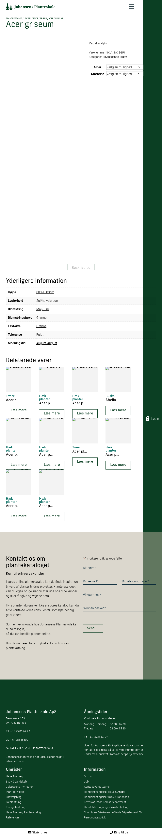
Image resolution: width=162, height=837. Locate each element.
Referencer (12, 817)
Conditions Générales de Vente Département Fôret (114, 812)
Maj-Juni (42, 309)
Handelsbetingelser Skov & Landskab (106, 797)
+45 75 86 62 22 (20, 731)
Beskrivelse (81, 268)
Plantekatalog (14, 19)
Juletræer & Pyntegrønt (20, 786)
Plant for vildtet (15, 792)
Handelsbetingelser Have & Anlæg (104, 792)
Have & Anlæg (14, 776)
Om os (88, 776)
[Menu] (131, 6)
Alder (97, 67)
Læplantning (13, 802)
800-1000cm (45, 292)
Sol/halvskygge (47, 300)
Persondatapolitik (95, 817)
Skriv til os (39, 832)
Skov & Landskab (16, 781)
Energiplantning (15, 807)
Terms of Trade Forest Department (105, 802)
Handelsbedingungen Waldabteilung (106, 807)
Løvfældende (31, 19)
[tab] (81, 267)
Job (86, 781)
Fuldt (39, 334)
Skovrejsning (14, 797)
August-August (46, 343)
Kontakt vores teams (96, 786)
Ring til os (120, 832)
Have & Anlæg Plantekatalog (23, 812)
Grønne (41, 317)
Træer (43, 19)
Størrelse (97, 74)
